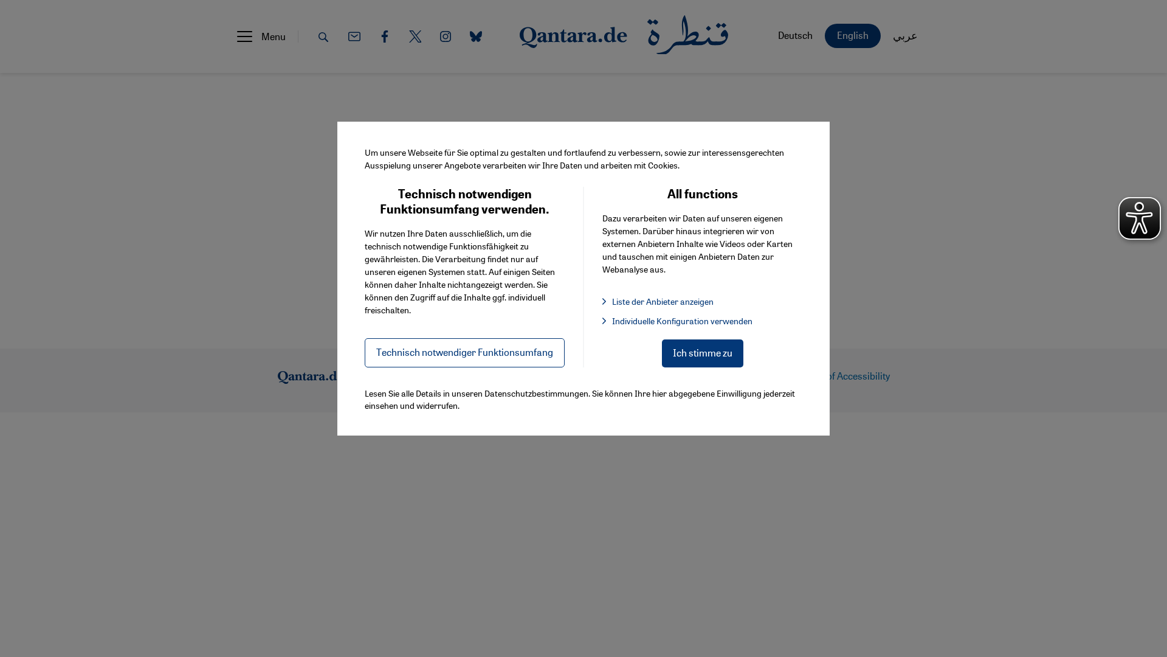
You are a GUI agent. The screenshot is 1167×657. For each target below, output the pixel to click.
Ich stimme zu (702, 352)
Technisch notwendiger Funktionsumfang (464, 352)
